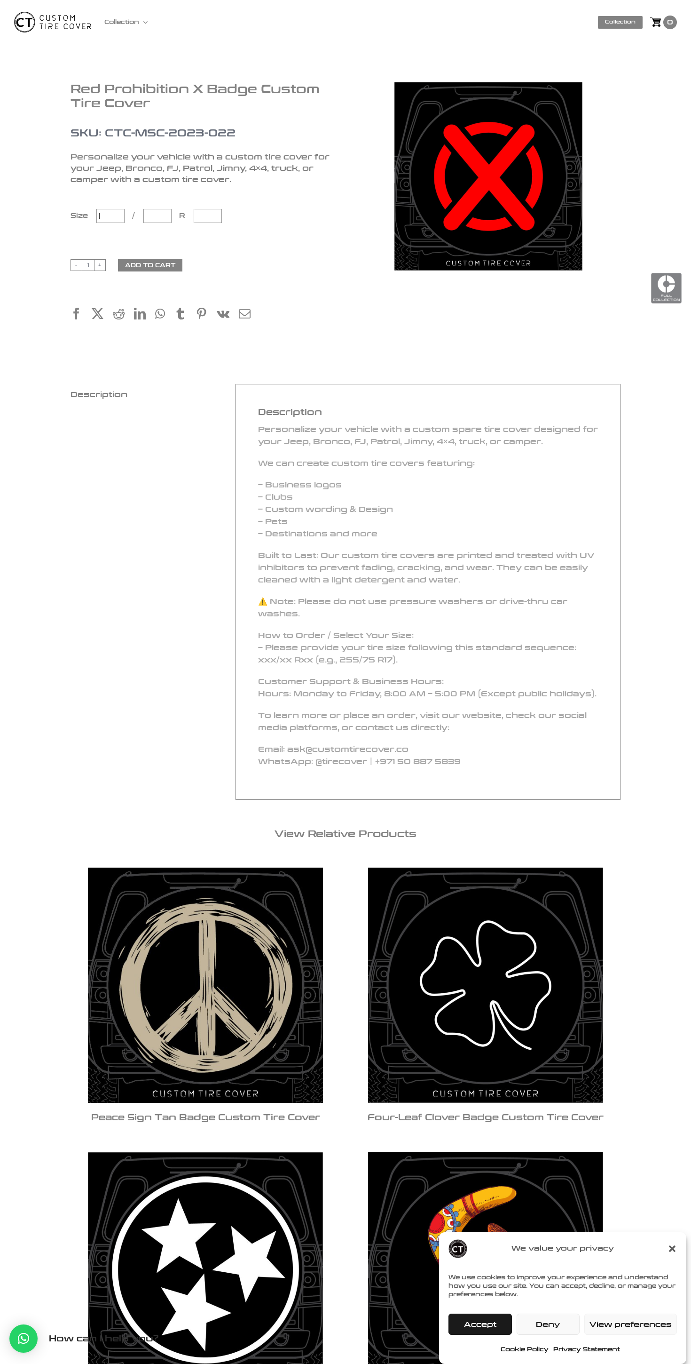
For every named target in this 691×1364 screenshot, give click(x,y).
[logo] (52, 17)
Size (80, 216)
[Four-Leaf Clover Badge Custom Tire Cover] (485, 985)
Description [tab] (99, 394)
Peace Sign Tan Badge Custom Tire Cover (205, 1117)
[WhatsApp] (164, 315)
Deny (548, 1324)
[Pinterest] (206, 315)
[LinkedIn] (144, 315)
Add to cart (150, 265)
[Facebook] (81, 315)
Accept (480, 1324)
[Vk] (228, 315)
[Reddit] (123, 315)
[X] (102, 315)
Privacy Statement (586, 1349)
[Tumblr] (185, 315)
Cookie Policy (525, 1349)
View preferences (630, 1324)
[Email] (249, 315)
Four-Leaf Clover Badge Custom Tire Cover (486, 1117)
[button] (672, 1248)
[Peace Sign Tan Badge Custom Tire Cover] (206, 985)
